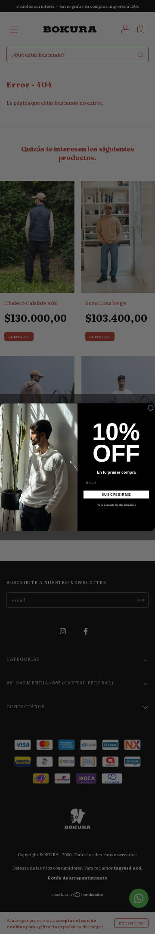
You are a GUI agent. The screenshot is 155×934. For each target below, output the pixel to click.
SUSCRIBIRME (116, 494)
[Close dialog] (150, 407)
